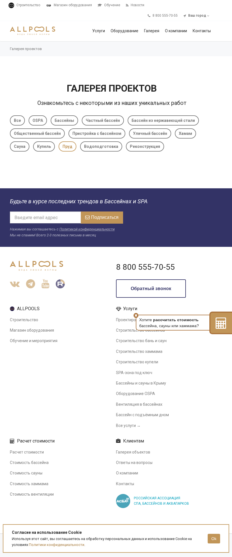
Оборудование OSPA (135, 393)
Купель (44, 146)
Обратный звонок (151, 288)
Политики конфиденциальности (56, 545)
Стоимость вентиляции (32, 494)
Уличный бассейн (150, 133)
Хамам (185, 133)
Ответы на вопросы (134, 462)
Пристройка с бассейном (96, 133)
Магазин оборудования (32, 330)
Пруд (67, 146)
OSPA (38, 120)
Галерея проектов (26, 49)
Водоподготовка (101, 146)
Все (17, 120)
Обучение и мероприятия (33, 340)
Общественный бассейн (37, 133)
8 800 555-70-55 (145, 267)
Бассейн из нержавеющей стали (163, 120)
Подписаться (105, 217)
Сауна (19, 146)
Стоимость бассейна (29, 462)
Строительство (24, 320)
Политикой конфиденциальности (87, 229)
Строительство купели (137, 362)
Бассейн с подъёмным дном (142, 415)
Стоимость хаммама (29, 484)
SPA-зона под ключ (134, 372)
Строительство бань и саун (141, 340)
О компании (127, 473)
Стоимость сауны (26, 473)
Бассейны (64, 120)
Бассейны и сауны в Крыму (141, 383)
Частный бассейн (103, 120)
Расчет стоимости (27, 452)
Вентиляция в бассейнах (139, 404)
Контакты (125, 484)
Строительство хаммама (139, 351)
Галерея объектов (133, 452)
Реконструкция (145, 146)
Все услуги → (128, 425)
